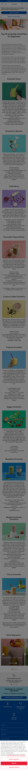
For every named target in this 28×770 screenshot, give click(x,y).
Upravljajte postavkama (14, 767)
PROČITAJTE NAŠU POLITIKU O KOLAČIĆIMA (16, 755)
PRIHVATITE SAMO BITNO (14, 759)
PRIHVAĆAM (14, 763)
